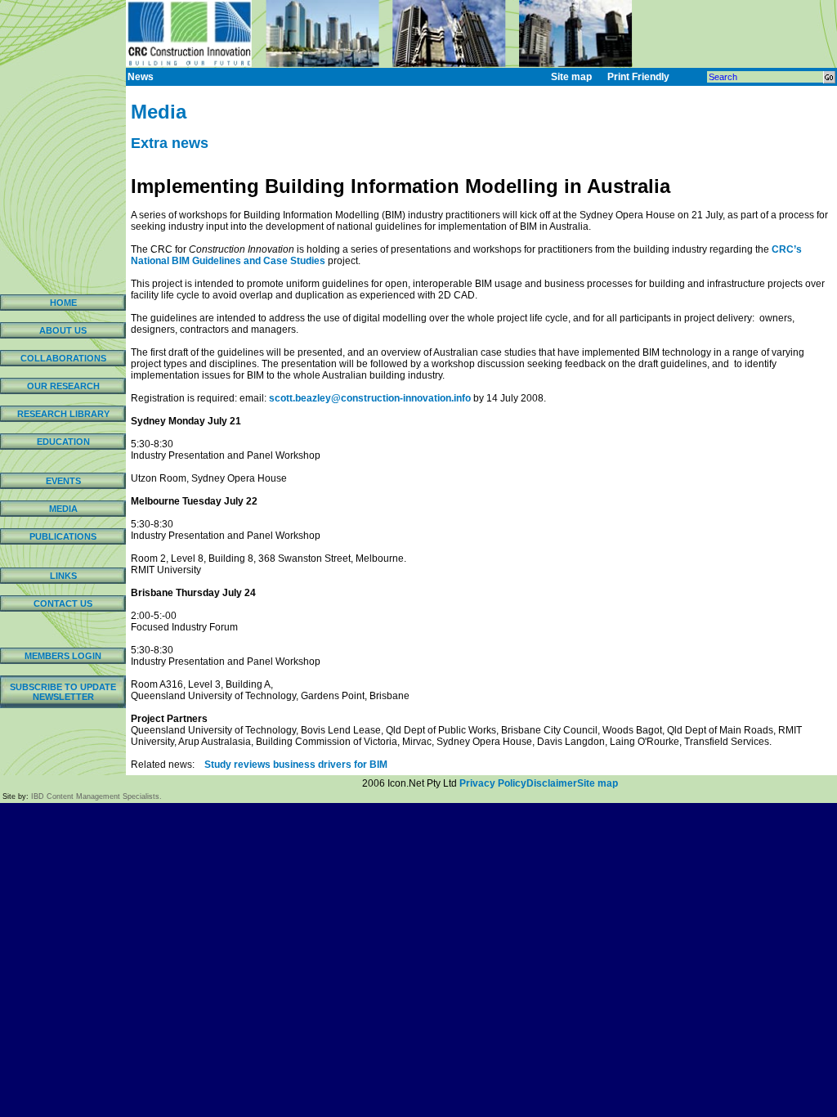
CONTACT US (63, 603)
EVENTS (63, 481)
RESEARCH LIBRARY (63, 414)
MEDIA (63, 509)
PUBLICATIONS (62, 536)
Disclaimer (551, 783)
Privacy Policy (492, 783)
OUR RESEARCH (63, 386)
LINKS (63, 576)
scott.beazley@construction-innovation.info (370, 398)
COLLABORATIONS (63, 358)
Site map (597, 783)
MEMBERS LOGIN (63, 656)
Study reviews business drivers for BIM (295, 764)
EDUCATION (63, 441)
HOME (63, 302)
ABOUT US (63, 330)
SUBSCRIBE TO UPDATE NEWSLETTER (63, 692)
